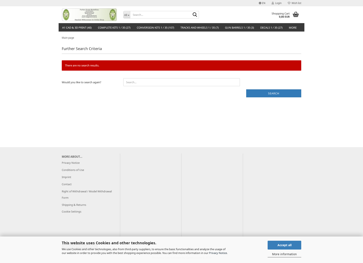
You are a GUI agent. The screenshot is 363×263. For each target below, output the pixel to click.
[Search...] (195, 15)
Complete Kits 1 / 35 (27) (114, 27)
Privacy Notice (218, 253)
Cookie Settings (71, 211)
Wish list (295, 3)
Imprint (66, 177)
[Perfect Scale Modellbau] (89, 14)
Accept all (285, 245)
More (293, 27)
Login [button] (277, 3)
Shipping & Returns (74, 205)
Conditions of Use (73, 170)
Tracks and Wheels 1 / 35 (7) (199, 27)
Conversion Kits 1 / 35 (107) (155, 27)
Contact (67, 184)
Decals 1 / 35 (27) (271, 27)
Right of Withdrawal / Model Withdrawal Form (87, 194)
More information (284, 254)
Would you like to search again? (81, 82)
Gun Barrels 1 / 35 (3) (239, 27)
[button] (262, 3)
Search (273, 93)
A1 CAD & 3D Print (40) (77, 27)
